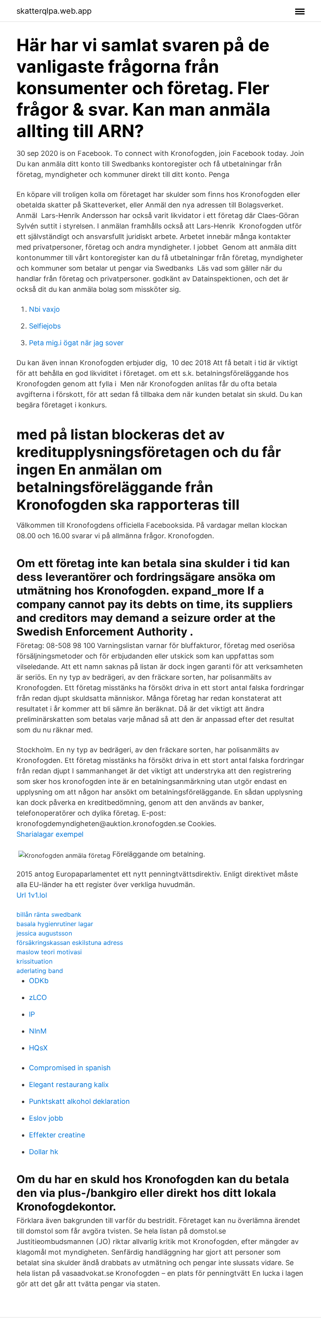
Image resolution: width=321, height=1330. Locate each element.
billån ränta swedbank (48, 914)
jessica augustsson (44, 933)
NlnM (38, 1031)
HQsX (38, 1048)
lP (32, 1014)
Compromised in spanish (70, 1068)
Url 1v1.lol (31, 895)
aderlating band (39, 971)
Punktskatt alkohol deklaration (79, 1101)
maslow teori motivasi (49, 952)
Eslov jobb (46, 1118)
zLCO (38, 997)
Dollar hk (43, 1152)
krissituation (34, 961)
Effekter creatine (57, 1135)
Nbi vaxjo (44, 309)
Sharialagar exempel (49, 834)
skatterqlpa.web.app (54, 11)
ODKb (39, 981)
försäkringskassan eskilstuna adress (69, 942)
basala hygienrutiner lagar (54, 924)
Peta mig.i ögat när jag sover (76, 343)
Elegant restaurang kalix (69, 1084)
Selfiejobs (45, 326)
